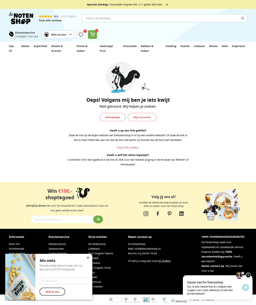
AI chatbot (164, 261)
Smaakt (92, 277)
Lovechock (94, 282)
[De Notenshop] (21, 18)
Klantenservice (57, 244)
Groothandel (16, 248)
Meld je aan (52, 291)
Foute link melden (127, 147)
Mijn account (142, 117)
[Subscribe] (98, 219)
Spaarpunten (56, 248)
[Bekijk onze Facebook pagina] (157, 213)
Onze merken (17, 253)
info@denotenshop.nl (148, 248)
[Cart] (92, 34)
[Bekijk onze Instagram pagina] (145, 213)
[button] (58, 34)
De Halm (93, 258)
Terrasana (94, 262)
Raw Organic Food (99, 267)
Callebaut (94, 248)
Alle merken (95, 286)
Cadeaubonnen (58, 253)
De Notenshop (97, 244)
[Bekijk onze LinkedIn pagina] (181, 213)
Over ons (14, 244)
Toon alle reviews (50, 20)
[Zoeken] (242, 18)
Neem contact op (212, 266)
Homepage (112, 117)
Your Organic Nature (100, 253)
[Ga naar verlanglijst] (81, 34)
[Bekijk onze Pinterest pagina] (169, 213)
